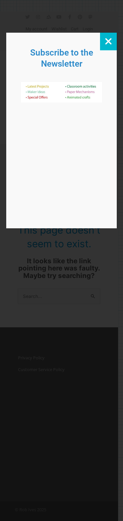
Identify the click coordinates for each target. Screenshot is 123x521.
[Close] (108, 41)
